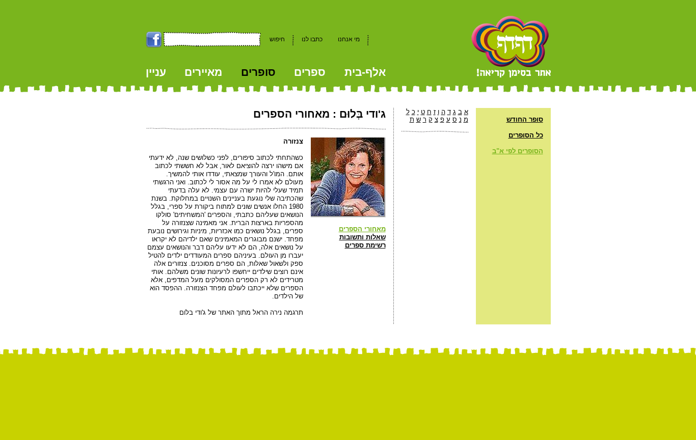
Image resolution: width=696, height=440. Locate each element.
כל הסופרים (525, 135)
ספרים (310, 72)
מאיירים (203, 72)
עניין (156, 72)
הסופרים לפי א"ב (517, 151)
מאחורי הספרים (362, 229)
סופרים (258, 72)
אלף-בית (365, 72)
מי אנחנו (349, 39)
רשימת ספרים (365, 245)
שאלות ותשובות (362, 237)
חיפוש (277, 39)
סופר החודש (524, 119)
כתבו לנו (312, 39)
